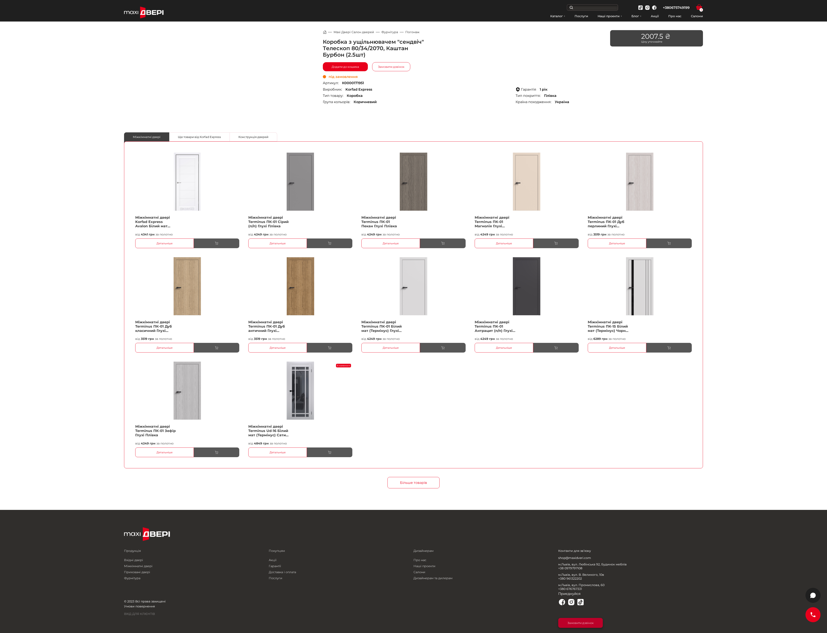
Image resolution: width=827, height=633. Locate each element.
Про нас (674, 16)
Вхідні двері (133, 560)
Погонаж (412, 32)
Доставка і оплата (282, 572)
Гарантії (275, 566)
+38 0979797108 (570, 568)
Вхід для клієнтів (139, 614)
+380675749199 (676, 8)
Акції (655, 16)
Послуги (581, 16)
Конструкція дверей (253, 137)
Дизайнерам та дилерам (433, 578)
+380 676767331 (570, 589)
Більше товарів (413, 483)
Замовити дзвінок (391, 66)
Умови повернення (139, 606)
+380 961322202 (570, 578)
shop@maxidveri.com (574, 558)
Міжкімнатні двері (146, 137)
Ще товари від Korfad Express (199, 137)
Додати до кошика (345, 66)
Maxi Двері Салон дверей (354, 32)
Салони (697, 16)
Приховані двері (137, 572)
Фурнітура (389, 32)
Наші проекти (424, 566)
